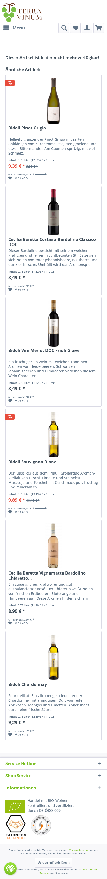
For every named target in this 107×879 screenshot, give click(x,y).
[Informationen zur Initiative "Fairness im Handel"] (15, 827)
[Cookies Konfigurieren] (10, 868)
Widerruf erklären (54, 862)
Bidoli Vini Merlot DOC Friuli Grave (43, 350)
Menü (18, 28)
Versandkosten (78, 850)
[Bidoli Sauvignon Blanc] (53, 434)
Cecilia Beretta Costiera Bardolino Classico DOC (52, 242)
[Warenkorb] (98, 28)
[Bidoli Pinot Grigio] (53, 101)
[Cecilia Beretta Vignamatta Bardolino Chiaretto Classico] (53, 546)
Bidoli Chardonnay (27, 684)
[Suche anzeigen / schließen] (63, 28)
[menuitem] (14, 28)
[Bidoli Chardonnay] (53, 657)
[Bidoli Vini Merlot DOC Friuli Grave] (53, 323)
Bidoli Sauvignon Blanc (32, 462)
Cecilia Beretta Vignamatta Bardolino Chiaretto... (47, 575)
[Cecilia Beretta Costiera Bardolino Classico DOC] (53, 212)
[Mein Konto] (87, 28)
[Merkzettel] (75, 28)
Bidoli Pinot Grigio (27, 128)
